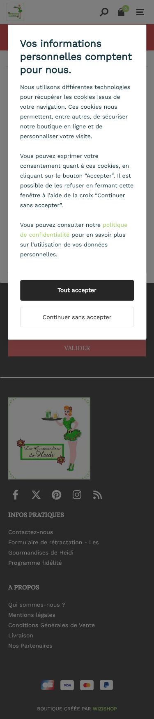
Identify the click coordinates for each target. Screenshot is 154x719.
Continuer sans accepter (77, 317)
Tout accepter (77, 290)
